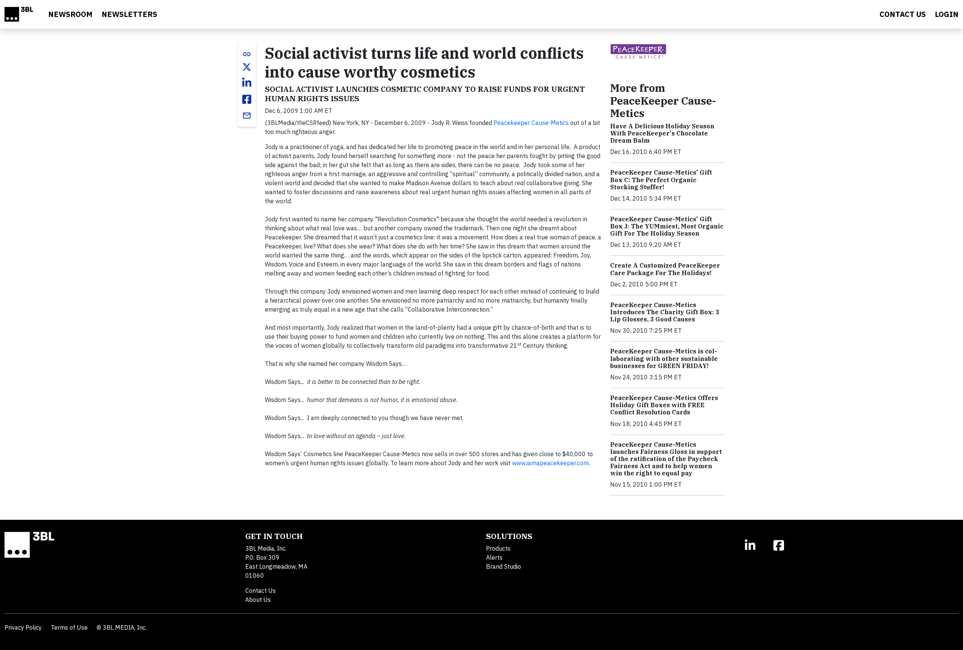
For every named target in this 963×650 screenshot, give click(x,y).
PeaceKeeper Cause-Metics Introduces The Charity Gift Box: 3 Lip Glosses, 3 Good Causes (664, 312)
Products (498, 548)
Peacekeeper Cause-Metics (531, 122)
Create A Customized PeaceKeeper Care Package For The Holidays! (665, 269)
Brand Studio (503, 566)
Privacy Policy (23, 627)
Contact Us (260, 590)
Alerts (494, 557)
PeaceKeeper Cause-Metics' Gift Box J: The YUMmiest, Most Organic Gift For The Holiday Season (666, 226)
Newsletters (129, 14)
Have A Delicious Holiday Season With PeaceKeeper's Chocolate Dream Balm (662, 133)
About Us (258, 599)
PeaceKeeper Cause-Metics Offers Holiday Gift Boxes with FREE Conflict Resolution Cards (664, 405)
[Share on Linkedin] (246, 83)
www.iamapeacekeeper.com (550, 463)
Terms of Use (69, 627)
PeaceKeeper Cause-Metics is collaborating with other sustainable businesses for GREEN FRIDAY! (664, 358)
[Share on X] (246, 67)
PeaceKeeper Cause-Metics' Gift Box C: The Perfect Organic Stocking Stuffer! (661, 179)
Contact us (902, 14)
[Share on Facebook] (246, 99)
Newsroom (70, 14)
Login (946, 14)
